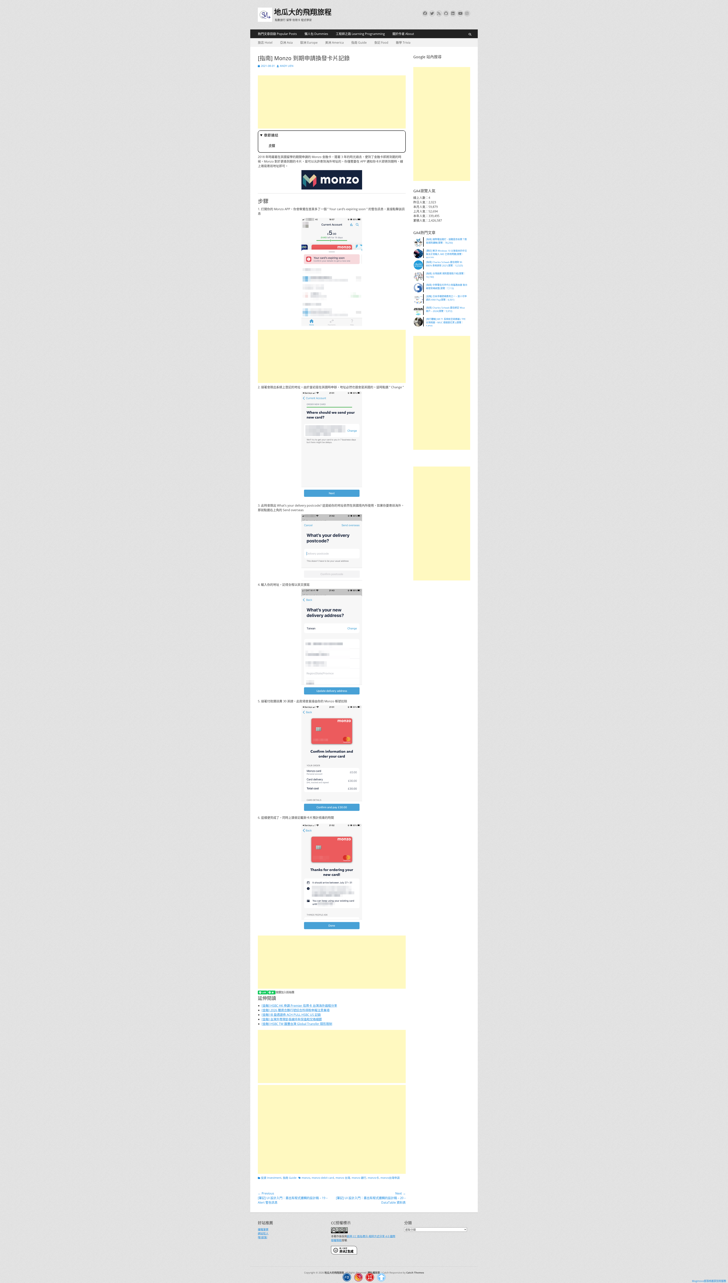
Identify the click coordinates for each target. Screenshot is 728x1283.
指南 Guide (359, 42)
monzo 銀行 (359, 1178)
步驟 (272, 146)
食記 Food (381, 42)
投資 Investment (271, 1178)
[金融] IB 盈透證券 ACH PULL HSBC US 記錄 (291, 1015)
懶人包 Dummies (316, 34)
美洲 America (334, 42)
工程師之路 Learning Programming (360, 34)
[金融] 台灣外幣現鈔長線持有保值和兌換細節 (292, 1019)
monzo (306, 1178)
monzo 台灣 (343, 1178)
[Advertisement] (332, 102)
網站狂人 (263, 1233)
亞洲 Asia (286, 42)
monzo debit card (323, 1178)
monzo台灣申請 (390, 1178)
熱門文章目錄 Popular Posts (277, 34)
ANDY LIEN (286, 66)
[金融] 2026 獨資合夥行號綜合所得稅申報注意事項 (295, 1010)
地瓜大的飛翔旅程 (303, 12)
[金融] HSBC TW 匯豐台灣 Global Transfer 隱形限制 (297, 1024)
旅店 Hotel (265, 42)
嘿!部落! (262, 1237)
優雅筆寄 (263, 1229)
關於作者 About (403, 34)
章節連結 (271, 135)
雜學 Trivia (403, 42)
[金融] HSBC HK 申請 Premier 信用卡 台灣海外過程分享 (299, 1006)
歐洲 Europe (309, 42)
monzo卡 (373, 1178)
